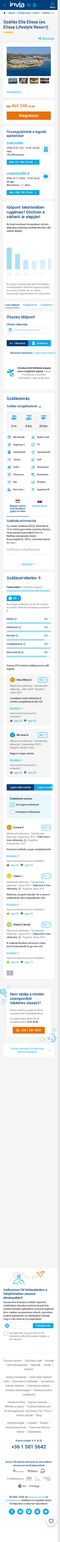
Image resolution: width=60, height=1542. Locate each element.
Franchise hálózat (39, 1427)
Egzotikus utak (33, 1360)
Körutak (49, 1360)
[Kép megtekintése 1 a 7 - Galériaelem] (12, 81)
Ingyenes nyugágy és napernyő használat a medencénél (20, 444)
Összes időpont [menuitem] (11, 305)
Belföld (28, 1369)
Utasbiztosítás (17, 1402)
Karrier (21, 1431)
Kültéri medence (44, 437)
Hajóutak (35, 1365)
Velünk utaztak (25, 1415)
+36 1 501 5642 (29, 1447)
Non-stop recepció (20, 489)
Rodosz (36, 13)
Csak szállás (15, 143)
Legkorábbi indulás (20, 787)
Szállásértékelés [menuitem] (50, 305)
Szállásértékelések (39, 1406)
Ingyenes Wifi (44, 489)
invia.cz (32, 1497)
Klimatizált (18, 437)
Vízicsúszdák (44, 467)
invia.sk (41, 1497)
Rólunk (44, 1423)
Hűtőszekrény (20, 452)
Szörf (16, 467)
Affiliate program (15, 1406)
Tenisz (16, 459)
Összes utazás (13, 1360)
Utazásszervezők (16, 1427)
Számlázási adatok (38, 1385)
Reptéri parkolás (38, 1402)
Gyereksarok (43, 452)
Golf (39, 459)
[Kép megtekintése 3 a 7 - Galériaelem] (34, 81)
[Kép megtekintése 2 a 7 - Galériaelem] (23, 81)
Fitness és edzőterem (20, 474)
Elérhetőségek (16, 1423)
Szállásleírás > (14, 92)
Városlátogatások (17, 1365)
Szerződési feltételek (25, 1381)
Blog (39, 1415)
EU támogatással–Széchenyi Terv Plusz (28, 1411)
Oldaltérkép (34, 1431)
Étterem (41, 482)
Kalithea (47, 13)
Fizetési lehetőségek (18, 1390)
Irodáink (33, 1423)
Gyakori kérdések (16, 1377)
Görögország (24, 13)
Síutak (48, 1365)
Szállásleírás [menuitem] (30, 305)
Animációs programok (44, 474)
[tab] (18, 506)
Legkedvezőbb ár (18, 173)
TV (38, 444)
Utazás (12, 13)
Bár (15, 482)
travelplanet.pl (13, 1500)
